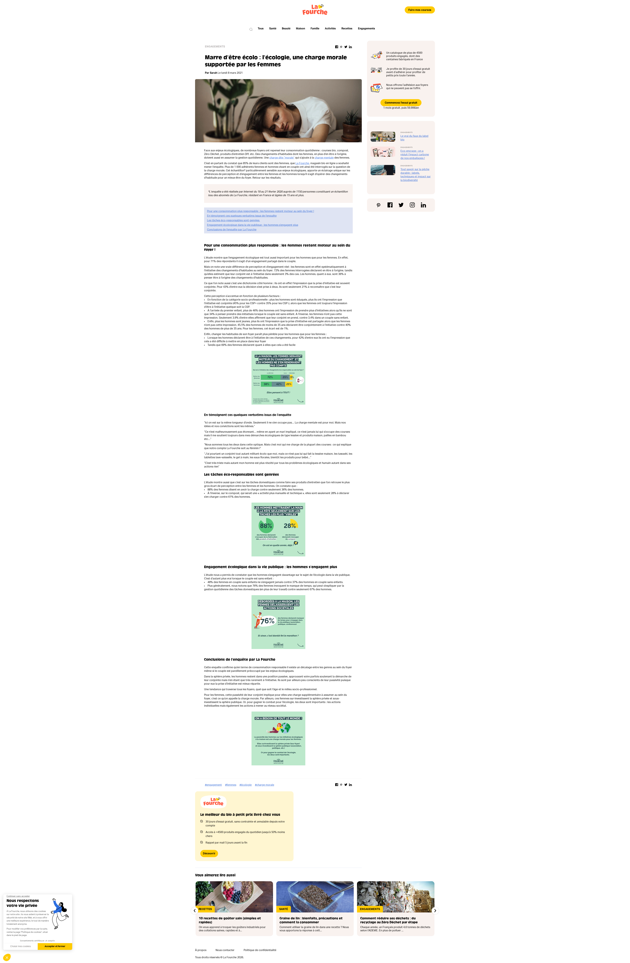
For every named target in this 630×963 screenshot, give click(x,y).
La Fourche (302, 163)
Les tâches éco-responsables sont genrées (233, 220)
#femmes (230, 785)
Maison (300, 28)
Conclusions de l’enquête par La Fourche (231, 229)
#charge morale (264, 785)
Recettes (346, 28)
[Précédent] (194, 910)
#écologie (246, 785)
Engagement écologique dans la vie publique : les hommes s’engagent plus (252, 225)
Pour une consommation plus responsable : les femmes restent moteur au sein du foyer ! (260, 211)
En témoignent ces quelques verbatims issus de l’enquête (242, 216)
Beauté (286, 28)
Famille (315, 28)
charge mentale (324, 157)
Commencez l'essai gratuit (401, 102)
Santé (272, 28)
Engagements (366, 28)
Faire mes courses (419, 10)
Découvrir (209, 853)
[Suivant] (435, 910)
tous (261, 28)
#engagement (213, 785)
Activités (330, 28)
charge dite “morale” (281, 157)
